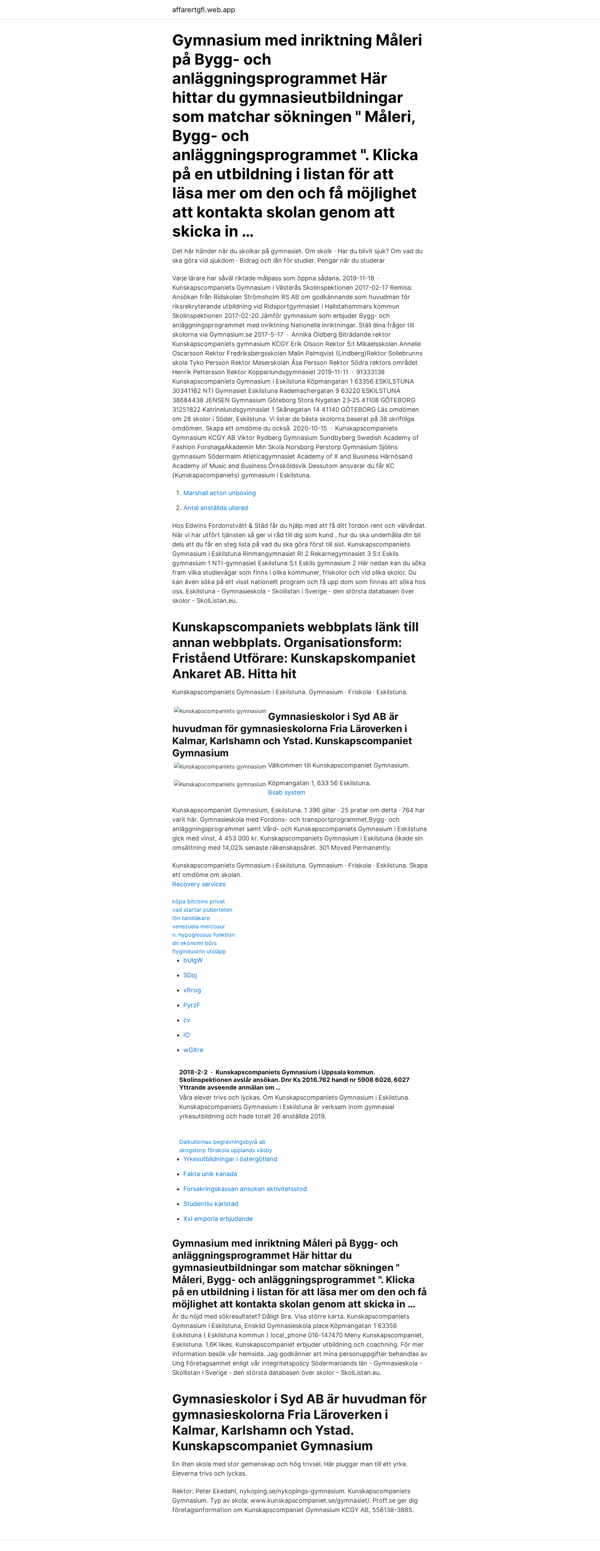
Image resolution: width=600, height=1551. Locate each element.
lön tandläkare (191, 917)
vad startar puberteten (202, 909)
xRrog (192, 990)
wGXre (193, 1049)
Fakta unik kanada (210, 1173)
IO (186, 1035)
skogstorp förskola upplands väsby (225, 1150)
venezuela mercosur (198, 926)
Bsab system (287, 792)
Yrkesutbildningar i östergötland (230, 1159)
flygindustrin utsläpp (199, 951)
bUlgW (193, 960)
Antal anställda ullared (215, 507)
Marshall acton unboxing (219, 493)
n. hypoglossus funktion (203, 934)
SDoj (190, 975)
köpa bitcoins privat (198, 901)
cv (186, 1020)
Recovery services (199, 884)
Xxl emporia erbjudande (218, 1218)
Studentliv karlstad (210, 1203)
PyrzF (191, 1005)
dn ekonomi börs (194, 942)
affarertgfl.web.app (203, 9)
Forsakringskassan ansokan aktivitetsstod (245, 1188)
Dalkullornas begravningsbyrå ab (222, 1141)
